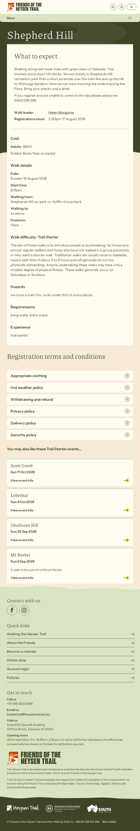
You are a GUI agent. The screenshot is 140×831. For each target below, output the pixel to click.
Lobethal (19, 495)
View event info (22, 480)
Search (113, 7)
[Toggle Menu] (129, 18)
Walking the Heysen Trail (26, 634)
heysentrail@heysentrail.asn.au (28, 714)
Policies (13, 678)
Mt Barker (20, 554)
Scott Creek (22, 465)
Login (121, 7)
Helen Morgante (61, 113)
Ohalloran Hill (24, 525)
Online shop (16, 660)
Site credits (109, 821)
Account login (18, 669)
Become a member (22, 652)
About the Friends (21, 643)
